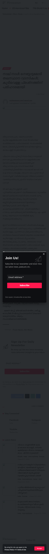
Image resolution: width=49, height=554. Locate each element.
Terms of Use (21, 549)
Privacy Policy (9, 549)
